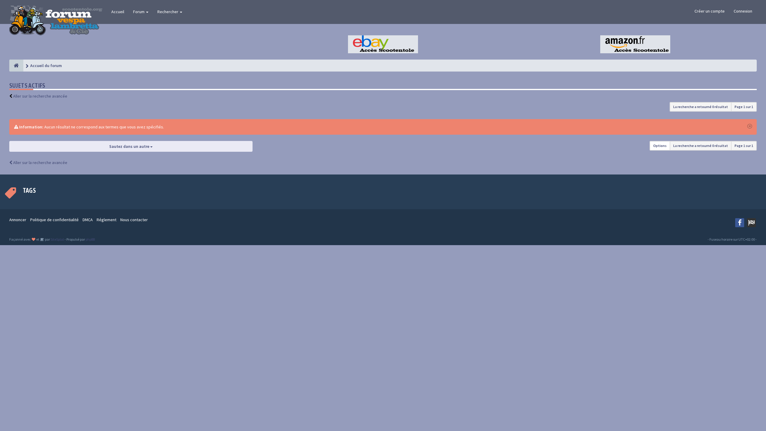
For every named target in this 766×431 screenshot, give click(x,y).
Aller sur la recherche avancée (40, 96)
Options (660, 145)
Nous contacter (134, 219)
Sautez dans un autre (129, 146)
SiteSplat (57, 239)
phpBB (90, 239)
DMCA (88, 219)
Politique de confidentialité (54, 219)
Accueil (117, 11)
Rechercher (168, 11)
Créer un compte (709, 11)
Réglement (106, 219)
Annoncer (17, 219)
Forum (139, 11)
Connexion (743, 11)
